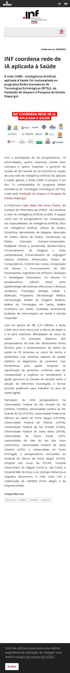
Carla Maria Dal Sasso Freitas (40, 205)
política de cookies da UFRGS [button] (35, 657)
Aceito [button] (12, 666)
